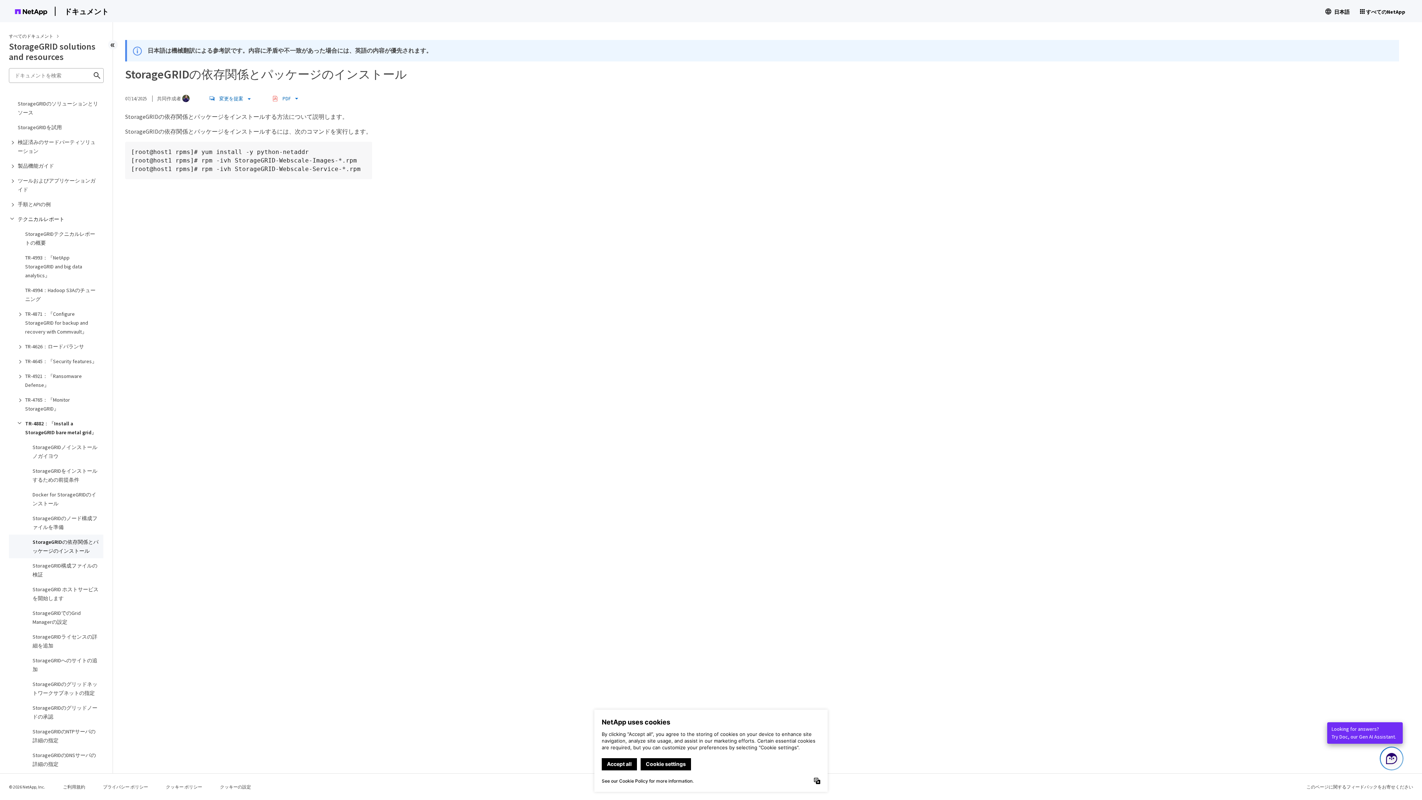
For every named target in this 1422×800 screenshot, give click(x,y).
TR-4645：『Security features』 (61, 361)
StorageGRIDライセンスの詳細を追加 (65, 641)
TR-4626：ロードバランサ (54, 346)
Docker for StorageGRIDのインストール (64, 499)
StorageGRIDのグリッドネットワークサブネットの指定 (65, 688)
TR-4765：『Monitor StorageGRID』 (47, 404)
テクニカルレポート (41, 219)
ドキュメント (86, 11)
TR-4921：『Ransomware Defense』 (53, 380)
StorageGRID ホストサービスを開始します (66, 594)
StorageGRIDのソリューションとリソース (58, 108)
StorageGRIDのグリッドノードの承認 (65, 712)
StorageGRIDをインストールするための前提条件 (65, 475)
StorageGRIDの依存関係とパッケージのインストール (66, 546)
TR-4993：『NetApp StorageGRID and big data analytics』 (53, 266)
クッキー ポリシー (184, 787)
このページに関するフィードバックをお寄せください (1359, 787)
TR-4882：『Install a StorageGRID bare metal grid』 (61, 428)
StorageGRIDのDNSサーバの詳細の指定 (64, 759)
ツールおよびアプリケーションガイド (57, 185)
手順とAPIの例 (34, 204)
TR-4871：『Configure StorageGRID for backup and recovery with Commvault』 (56, 323)
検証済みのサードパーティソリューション (57, 146)
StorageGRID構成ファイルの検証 (65, 570)
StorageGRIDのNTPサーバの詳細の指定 (64, 736)
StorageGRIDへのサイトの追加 (65, 665)
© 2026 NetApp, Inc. (27, 787)
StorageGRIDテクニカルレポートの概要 (60, 238)
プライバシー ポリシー (125, 787)
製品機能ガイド (36, 166)
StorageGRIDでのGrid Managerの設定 (57, 617)
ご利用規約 (74, 787)
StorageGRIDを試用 (40, 127)
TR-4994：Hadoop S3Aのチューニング (60, 294)
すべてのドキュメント (31, 36)
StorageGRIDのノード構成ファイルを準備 (65, 522)
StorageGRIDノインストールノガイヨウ (65, 451)
